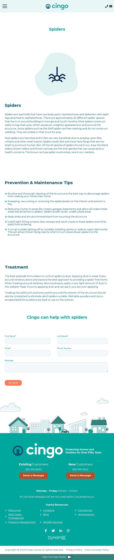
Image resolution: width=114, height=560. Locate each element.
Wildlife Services (52, 522)
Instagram (68, 530)
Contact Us (110, 6)
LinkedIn (60, 530)
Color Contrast (69, 557)
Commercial (85, 510)
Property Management (22, 522)
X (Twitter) (53, 530)
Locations (48, 510)
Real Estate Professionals (16, 516)
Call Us (106, 6)
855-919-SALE (80, 469)
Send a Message (33, 475)
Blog (46, 514)
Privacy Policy (74, 549)
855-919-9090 (34, 469)
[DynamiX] (57, 537)
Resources (14, 510)
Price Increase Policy (97, 549)
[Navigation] (4, 6)
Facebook (46, 530)
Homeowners (86, 514)
